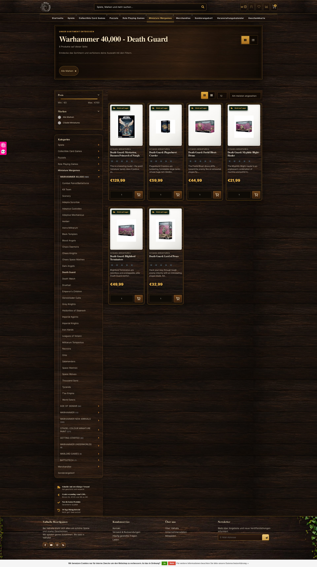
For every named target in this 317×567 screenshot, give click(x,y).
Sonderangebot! (204, 18)
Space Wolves (69, 374)
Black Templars (69, 234)
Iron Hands (67, 329)
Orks (64, 355)
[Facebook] (45, 545)
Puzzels (114, 18)
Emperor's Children (72, 291)
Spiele (71, 18)
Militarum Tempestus (73, 342)
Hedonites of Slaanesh (74, 310)
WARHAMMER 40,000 (74, 176)
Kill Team (66, 189)
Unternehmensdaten (176, 532)
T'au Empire (68, 393)
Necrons (66, 348)
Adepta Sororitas (71, 202)
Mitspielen (170, 535)
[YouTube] (51, 545)
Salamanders (68, 361)
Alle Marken (68, 117)
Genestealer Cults (71, 297)
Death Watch (68, 278)
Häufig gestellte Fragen (125, 535)
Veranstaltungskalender (230, 18)
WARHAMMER (69, 412)
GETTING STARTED (72, 438)
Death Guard (68, 272)
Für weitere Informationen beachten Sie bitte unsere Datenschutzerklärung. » (212, 563)
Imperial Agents (70, 316)
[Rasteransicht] (245, 40)
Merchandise (183, 18)
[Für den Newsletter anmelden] (265, 537)
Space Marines (69, 367)
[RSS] (63, 545)
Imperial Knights (70, 323)
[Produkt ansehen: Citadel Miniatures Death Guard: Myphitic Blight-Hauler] (244, 151)
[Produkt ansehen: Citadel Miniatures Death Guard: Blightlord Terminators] (126, 255)
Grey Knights (69, 304)
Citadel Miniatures (71, 123)
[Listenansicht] (253, 40)
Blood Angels (69, 240)
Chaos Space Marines (73, 259)
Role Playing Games (134, 18)
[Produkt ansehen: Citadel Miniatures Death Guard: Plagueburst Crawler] (165, 151)
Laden (116, 539)
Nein (172, 563)
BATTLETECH (68, 460)
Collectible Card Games (92, 18)
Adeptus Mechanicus (73, 215)
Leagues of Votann (72, 336)
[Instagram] (57, 545)
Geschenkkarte (256, 18)
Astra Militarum (70, 227)
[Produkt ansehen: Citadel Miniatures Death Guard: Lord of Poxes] (165, 255)
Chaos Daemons (70, 246)
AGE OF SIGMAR (70, 406)
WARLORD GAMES (71, 453)
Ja (164, 563)
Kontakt (116, 528)
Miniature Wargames (160, 18)
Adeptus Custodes (72, 208)
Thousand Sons (70, 380)
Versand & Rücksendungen (126, 532)
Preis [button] (60, 95)
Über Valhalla (172, 528)
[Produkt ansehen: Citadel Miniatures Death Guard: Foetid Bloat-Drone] (205, 151)
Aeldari (65, 221)
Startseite (57, 18)
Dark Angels (68, 266)
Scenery (66, 196)
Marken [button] (62, 111)
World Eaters (68, 399)
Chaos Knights (69, 253)
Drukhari (66, 285)
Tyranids (66, 387)
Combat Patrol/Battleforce (75, 183)
